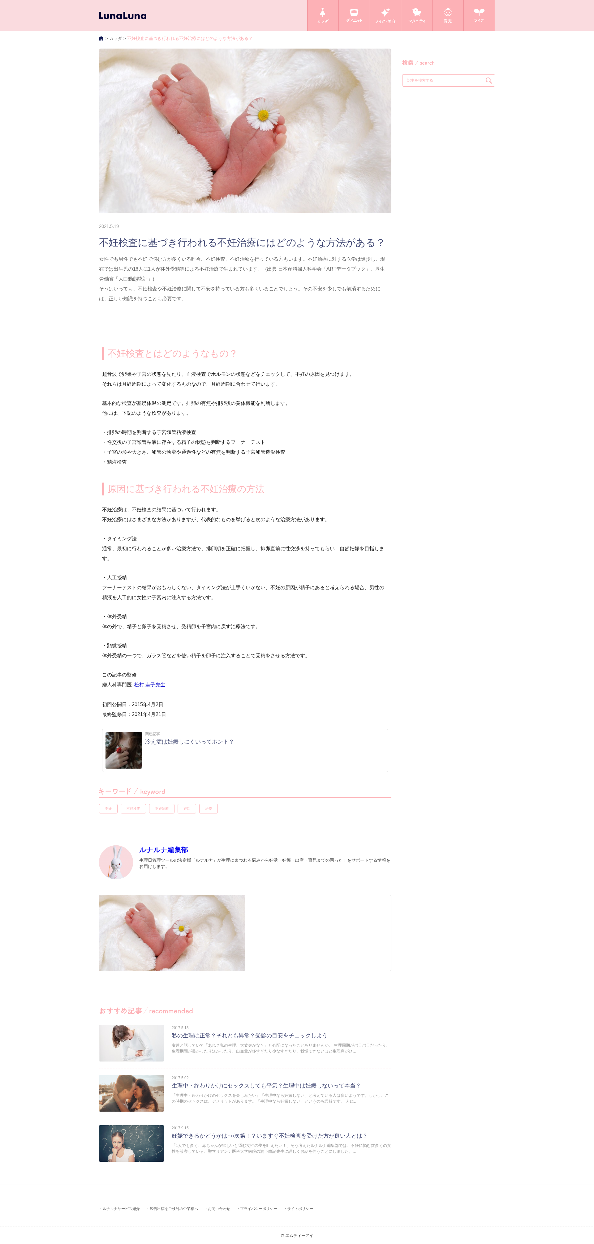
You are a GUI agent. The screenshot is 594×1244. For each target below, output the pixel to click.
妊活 (186, 808)
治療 (208, 808)
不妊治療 (162, 808)
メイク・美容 (385, 15)
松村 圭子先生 (149, 684)
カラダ (323, 15)
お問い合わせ (219, 1209)
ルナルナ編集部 (163, 850)
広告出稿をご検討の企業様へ (174, 1209)
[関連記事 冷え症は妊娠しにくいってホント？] (169, 767)
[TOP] (101, 38)
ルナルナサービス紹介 (121, 1209)
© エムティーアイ (297, 1235)
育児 (448, 15)
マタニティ (416, 15)
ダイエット (354, 15)
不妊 (108, 808)
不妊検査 (133, 808)
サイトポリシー (300, 1209)
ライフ (479, 15)
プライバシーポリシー (258, 1209)
